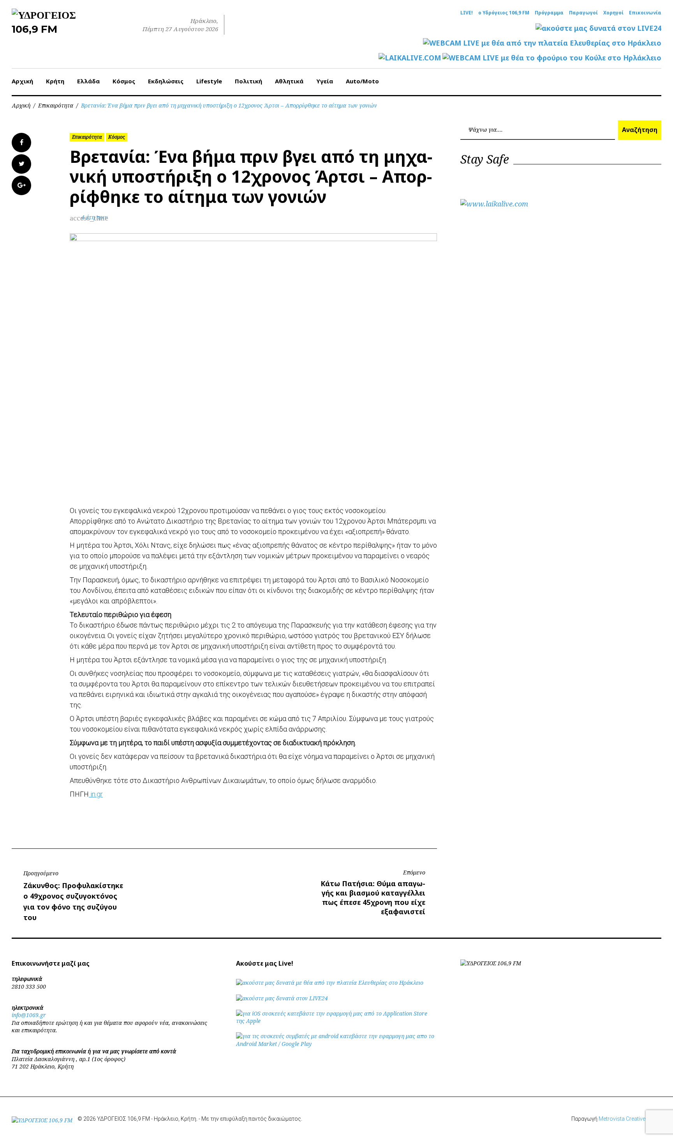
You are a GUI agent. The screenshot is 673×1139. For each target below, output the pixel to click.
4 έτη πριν (94, 217)
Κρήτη (55, 81)
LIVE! (466, 13)
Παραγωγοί (583, 13)
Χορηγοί (613, 13)
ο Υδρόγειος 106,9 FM (503, 13)
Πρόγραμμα (549, 13)
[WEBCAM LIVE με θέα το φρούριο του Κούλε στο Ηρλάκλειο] (551, 58)
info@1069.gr (29, 1015)
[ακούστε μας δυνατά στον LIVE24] (598, 28)
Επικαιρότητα (55, 105)
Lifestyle (209, 81)
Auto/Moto (362, 81)
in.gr (96, 794)
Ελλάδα (88, 81)
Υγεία (324, 81)
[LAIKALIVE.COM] (410, 58)
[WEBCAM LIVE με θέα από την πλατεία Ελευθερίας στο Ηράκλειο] (542, 43)
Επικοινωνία (645, 13)
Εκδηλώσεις (165, 81)
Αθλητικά (289, 81)
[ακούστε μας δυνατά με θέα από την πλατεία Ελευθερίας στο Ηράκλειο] (329, 982)
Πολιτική (248, 81)
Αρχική (22, 81)
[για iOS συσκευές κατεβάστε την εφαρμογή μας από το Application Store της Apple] (336, 1020)
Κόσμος (124, 81)
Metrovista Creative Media (630, 1119)
